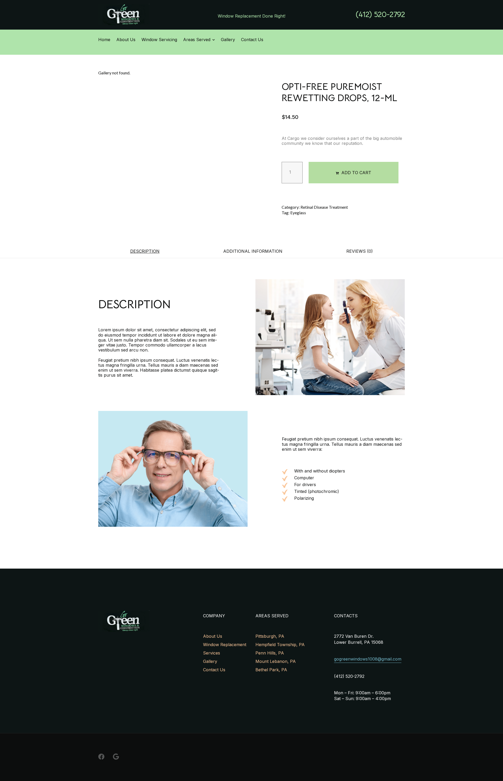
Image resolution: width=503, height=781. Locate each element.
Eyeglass (298, 212)
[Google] (116, 757)
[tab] (145, 251)
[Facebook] (101, 757)
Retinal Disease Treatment (324, 207)
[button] (380, 14)
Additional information (252, 251)
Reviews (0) (359, 251)
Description (145, 251)
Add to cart (356, 172)
